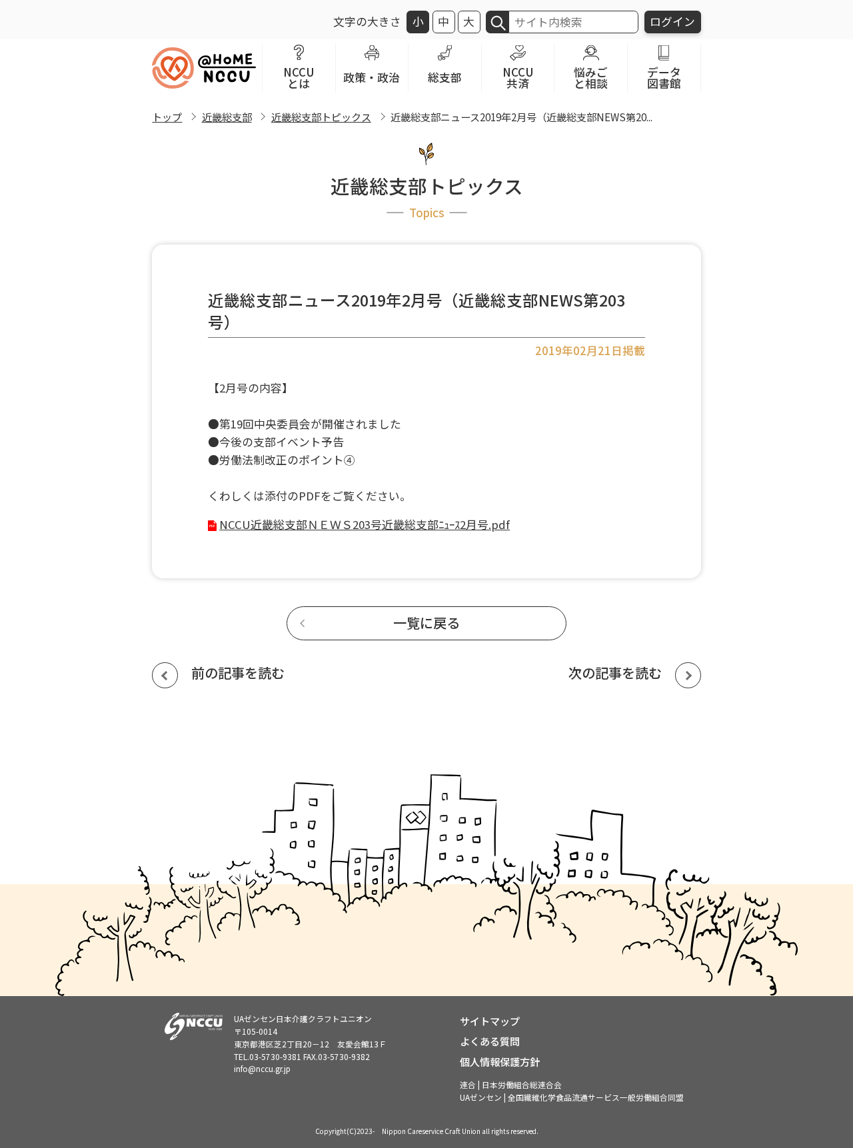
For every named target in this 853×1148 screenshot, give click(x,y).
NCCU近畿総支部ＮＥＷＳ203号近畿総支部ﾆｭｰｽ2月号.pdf (364, 524)
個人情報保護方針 (500, 1061)
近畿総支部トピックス (321, 116)
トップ (167, 116)
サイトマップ (490, 1020)
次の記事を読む (615, 672)
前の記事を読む (238, 672)
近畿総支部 (227, 116)
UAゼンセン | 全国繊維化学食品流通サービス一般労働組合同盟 (572, 1097)
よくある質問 (490, 1040)
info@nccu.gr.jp (262, 1068)
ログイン (672, 21)
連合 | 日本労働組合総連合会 (511, 1084)
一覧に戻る (426, 622)
